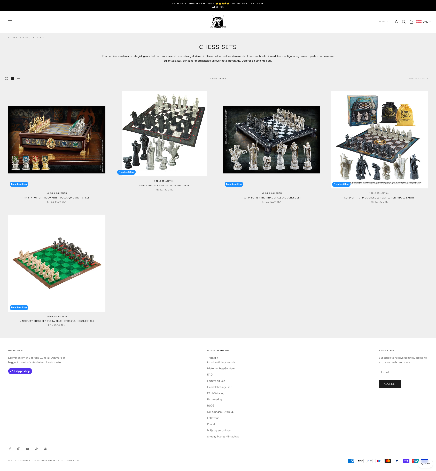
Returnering (214, 399)
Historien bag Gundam (221, 368)
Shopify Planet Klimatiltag (223, 436)
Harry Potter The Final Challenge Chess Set (272, 197)
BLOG (210, 406)
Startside (13, 38)
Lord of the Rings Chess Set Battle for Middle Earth (379, 197)
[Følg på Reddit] (45, 449)
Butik (25, 38)
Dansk (382, 21)
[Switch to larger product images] (6, 78)
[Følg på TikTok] (36, 449)
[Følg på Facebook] (10, 449)
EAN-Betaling (215, 393)
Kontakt (212, 424)
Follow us (213, 418)
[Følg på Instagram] (18, 449)
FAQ (210, 375)
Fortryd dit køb (216, 381)
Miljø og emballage (219, 430)
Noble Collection (57, 193)
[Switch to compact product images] (18, 78)
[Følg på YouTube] (27, 449)
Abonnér (390, 384)
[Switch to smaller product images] (12, 78)
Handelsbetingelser (219, 387)
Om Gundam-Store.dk (220, 412)
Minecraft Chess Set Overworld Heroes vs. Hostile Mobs (57, 321)
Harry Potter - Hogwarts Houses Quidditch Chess (57, 197)
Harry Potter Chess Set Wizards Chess (164, 185)
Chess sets (38, 38)
